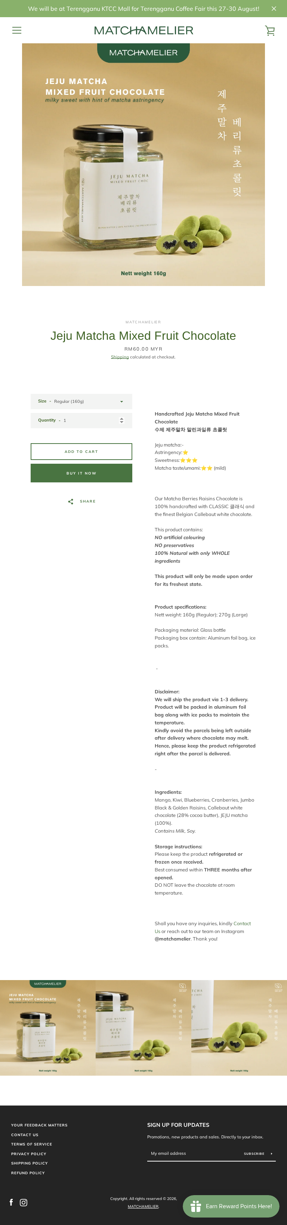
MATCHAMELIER (143, 1206)
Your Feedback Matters (39, 1125)
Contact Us (24, 1134)
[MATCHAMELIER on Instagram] (23, 1202)
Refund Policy (28, 1172)
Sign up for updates (178, 1125)
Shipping (120, 357)
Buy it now (82, 473)
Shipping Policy (29, 1163)
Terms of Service (31, 1144)
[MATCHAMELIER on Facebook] (11, 1202)
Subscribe (255, 1154)
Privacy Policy (28, 1153)
